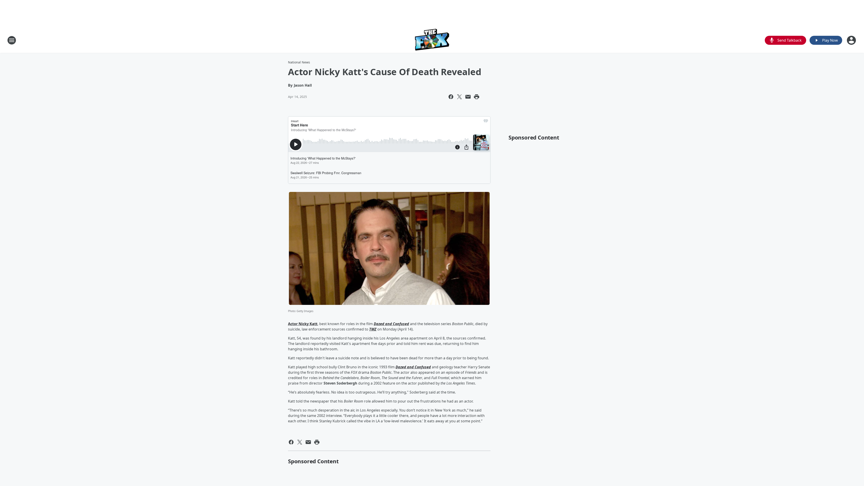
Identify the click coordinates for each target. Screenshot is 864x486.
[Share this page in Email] (468, 97)
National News (299, 62)
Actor (293, 323)
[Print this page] (476, 97)
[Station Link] (432, 40)
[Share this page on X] (459, 97)
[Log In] (852, 40)
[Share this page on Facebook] (451, 97)
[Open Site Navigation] (11, 40)
